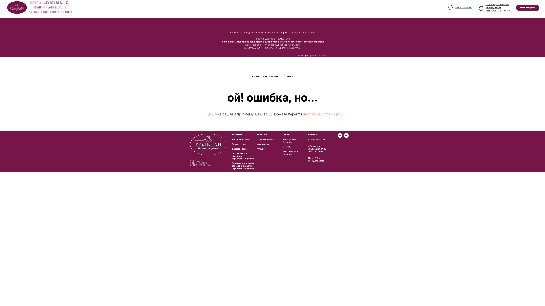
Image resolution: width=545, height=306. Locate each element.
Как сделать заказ (241, 139)
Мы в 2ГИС (313, 158)
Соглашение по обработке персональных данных (243, 156)
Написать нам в (493, 11)
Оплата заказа (239, 144)
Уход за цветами (265, 139)
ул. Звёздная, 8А (493, 8)
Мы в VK (287, 147)
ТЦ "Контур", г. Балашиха (497, 4)
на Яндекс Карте (316, 161)
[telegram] (340, 137)
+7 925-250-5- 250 (463, 8)
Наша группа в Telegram (289, 140)
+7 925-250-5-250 (316, 139)
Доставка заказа (240, 149)
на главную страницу (321, 114)
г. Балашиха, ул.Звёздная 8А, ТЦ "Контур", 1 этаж (317, 149)
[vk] (346, 137)
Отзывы (261, 149)
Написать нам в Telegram (290, 152)
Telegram (505, 11)
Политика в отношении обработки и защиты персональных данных (243, 166)
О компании (263, 144)
